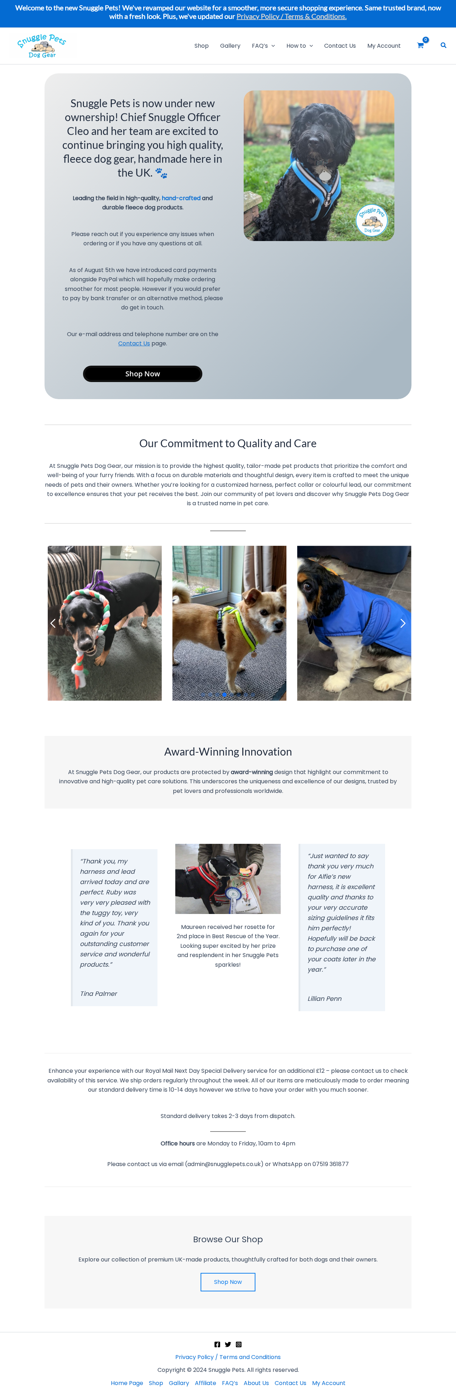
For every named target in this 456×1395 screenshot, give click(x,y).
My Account (329, 1383)
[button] (444, 46)
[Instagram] (238, 1344)
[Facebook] (217, 1344)
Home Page (127, 1383)
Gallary (179, 1383)
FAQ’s (230, 1383)
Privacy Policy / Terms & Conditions (291, 16)
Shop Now (142, 373)
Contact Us (134, 343)
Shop (156, 1383)
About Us (256, 1383)
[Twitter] (228, 1344)
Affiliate (205, 1383)
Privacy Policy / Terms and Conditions (228, 1357)
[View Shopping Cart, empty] (423, 46)
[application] (271, 46)
